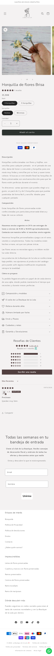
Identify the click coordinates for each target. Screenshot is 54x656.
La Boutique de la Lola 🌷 (21, 643)
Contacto (9, 542)
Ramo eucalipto (11, 586)
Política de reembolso (40, 643)
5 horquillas (26, 103)
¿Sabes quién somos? (13, 548)
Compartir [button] (9, 413)
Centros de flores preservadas (17, 580)
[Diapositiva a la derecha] (32, 79)
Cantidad (5, 118)
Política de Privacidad (13, 525)
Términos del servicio (29, 647)
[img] (8, 388)
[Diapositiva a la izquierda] (21, 79)
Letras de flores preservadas (16, 563)
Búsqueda (9, 519)
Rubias (7, 113)
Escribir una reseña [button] (27, 372)
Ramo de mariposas (13, 591)
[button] (5, 13)
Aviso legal (37, 650)
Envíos (7, 536)
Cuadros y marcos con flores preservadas (22, 569)
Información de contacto (23, 650)
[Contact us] (49, 651)
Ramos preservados (13, 574)
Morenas (20, 113)
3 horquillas (10, 103)
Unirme (27, 496)
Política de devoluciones (15, 531)
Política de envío (45, 647)
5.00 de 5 (33, 346)
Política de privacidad (13, 647)
